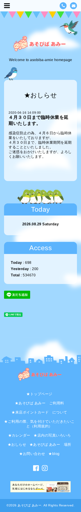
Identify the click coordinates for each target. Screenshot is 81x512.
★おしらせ (17, 444)
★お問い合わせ (32, 454)
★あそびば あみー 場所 (50, 444)
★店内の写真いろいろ (52, 435)
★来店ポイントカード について (39, 412)
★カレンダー (19, 435)
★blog (54, 454)
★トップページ (39, 394)
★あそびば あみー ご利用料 (39, 403)
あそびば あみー (29, 505)
